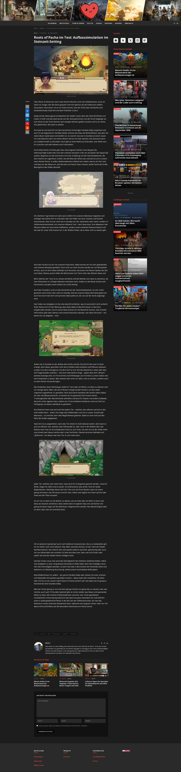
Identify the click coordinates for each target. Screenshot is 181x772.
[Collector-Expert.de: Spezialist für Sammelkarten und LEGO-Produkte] (96, 669)
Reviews (118, 23)
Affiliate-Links (39, 765)
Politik (90, 23)
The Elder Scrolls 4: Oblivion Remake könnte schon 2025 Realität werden (128, 250)
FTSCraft (66, 757)
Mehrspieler (56, 634)
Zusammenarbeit (99, 757)
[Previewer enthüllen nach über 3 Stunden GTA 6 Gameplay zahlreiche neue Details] (130, 147)
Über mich (129, 23)
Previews (108, 23)
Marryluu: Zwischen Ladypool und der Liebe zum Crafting (129, 101)
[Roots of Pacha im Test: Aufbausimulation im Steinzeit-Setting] (71, 70)
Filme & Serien (78, 23)
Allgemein (52, 23)
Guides (99, 23)
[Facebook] (27, 111)
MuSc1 (36, 33)
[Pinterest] (27, 123)
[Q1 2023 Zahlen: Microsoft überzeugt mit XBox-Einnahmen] (130, 215)
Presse (95, 761)
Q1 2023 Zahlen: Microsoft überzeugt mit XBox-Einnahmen (127, 223)
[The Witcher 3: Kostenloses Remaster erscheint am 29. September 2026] (130, 120)
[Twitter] (27, 115)
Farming (42, 634)
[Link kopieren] (27, 107)
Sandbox (65, 634)
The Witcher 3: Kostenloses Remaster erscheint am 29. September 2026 (128, 127)
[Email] (27, 132)
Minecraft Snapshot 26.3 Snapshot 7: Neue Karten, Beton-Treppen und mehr (69, 684)
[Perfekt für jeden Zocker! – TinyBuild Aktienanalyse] (130, 298)
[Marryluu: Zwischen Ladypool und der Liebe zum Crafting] (130, 92)
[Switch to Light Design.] (174, 23)
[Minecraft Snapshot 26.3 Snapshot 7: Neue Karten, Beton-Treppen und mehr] (71, 669)
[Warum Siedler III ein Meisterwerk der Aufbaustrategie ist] (45, 669)
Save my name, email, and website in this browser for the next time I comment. (63, 726)
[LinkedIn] (27, 119)
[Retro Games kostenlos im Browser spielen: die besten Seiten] (130, 175)
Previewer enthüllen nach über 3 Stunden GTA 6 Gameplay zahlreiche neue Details (130, 155)
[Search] (177, 23)
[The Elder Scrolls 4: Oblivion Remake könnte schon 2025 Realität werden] (130, 243)
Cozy (36, 634)
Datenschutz (38, 757)
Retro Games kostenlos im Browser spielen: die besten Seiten (128, 183)
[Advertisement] (71, 247)
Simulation (73, 634)
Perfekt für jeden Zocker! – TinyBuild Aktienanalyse (128, 307)
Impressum (38, 761)
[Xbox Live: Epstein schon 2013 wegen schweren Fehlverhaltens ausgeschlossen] (130, 271)
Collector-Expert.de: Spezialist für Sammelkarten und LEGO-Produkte (96, 684)
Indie (48, 634)
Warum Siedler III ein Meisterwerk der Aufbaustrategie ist (42, 684)
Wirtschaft (64, 23)
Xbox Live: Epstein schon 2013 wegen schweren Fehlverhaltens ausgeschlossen (129, 277)
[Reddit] (27, 128)
